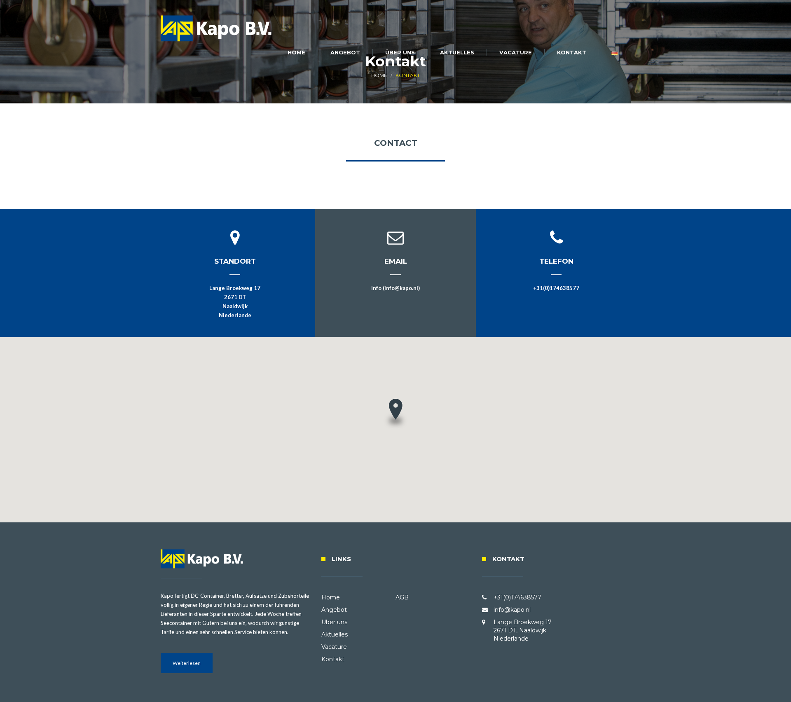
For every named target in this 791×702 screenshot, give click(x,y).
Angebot (345, 52)
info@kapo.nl (512, 609)
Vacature (515, 52)
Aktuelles (457, 52)
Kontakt (571, 52)
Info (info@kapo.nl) (395, 288)
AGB (402, 597)
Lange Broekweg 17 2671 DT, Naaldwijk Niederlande (523, 630)
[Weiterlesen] (187, 671)
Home (296, 52)
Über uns (400, 52)
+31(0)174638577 (556, 288)
